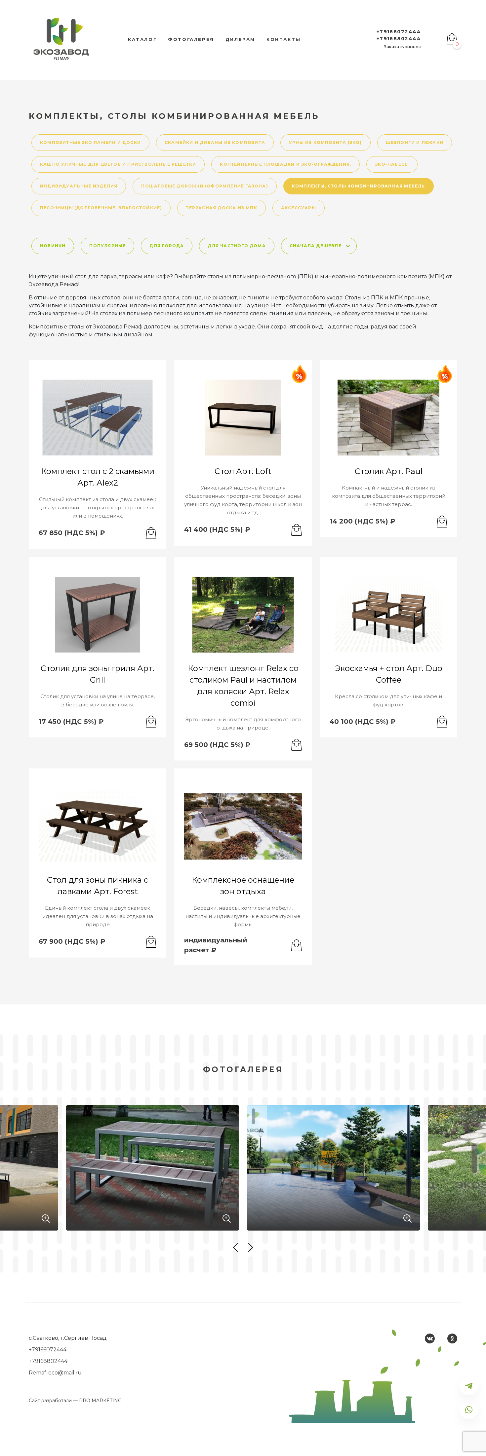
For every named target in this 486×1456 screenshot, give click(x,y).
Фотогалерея (191, 39)
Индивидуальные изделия (78, 186)
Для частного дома (236, 245)
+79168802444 (399, 39)
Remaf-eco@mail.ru (55, 1373)
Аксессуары (298, 207)
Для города (166, 245)
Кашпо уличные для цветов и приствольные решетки (118, 164)
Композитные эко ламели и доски (90, 142)
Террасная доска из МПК (221, 207)
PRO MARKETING (100, 1401)
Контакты (283, 39)
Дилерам (240, 39)
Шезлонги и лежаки (414, 142)
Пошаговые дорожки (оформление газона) (204, 186)
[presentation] (237, 1247)
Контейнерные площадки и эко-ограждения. (285, 164)
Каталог (142, 39)
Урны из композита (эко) (325, 142)
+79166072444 (399, 32)
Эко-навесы (392, 164)
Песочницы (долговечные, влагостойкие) (101, 207)
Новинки (52, 245)
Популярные (107, 245)
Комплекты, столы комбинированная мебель (358, 186)
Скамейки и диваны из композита (215, 142)
